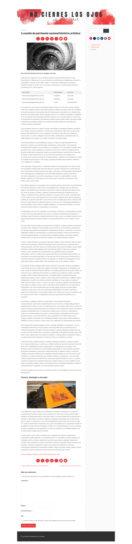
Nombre (23, 505)
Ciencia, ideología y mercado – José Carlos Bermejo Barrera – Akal (40, 454)
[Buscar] (106, 31)
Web (22, 516)
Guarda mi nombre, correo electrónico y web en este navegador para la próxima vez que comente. (49, 520)
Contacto (93, 49)
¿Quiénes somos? (96, 45)
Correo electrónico (26, 511)
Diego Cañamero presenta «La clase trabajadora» (35, 465)
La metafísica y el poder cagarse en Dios (70, 465)
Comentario (24, 480)
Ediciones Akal (95, 47)
